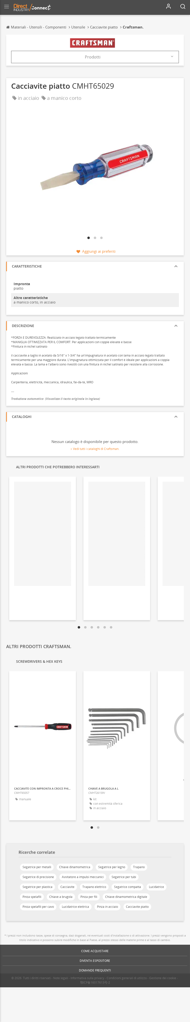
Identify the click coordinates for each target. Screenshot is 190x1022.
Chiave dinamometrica (74, 867)
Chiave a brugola (60, 897)
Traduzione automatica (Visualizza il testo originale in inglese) (55, 399)
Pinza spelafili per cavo (38, 907)
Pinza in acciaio (107, 907)
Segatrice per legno (111, 867)
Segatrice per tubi (124, 877)
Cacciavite (67, 887)
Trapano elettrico (94, 887)
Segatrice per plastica (37, 887)
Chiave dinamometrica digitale (126, 897)
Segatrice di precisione (38, 877)
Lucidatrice (156, 887)
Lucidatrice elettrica (75, 907)
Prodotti (92, 57)
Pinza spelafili (32, 897)
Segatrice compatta (127, 887)
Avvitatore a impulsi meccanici (83, 877)
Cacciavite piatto (137, 907)
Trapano (139, 867)
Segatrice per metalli (37, 867)
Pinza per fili (88, 897)
